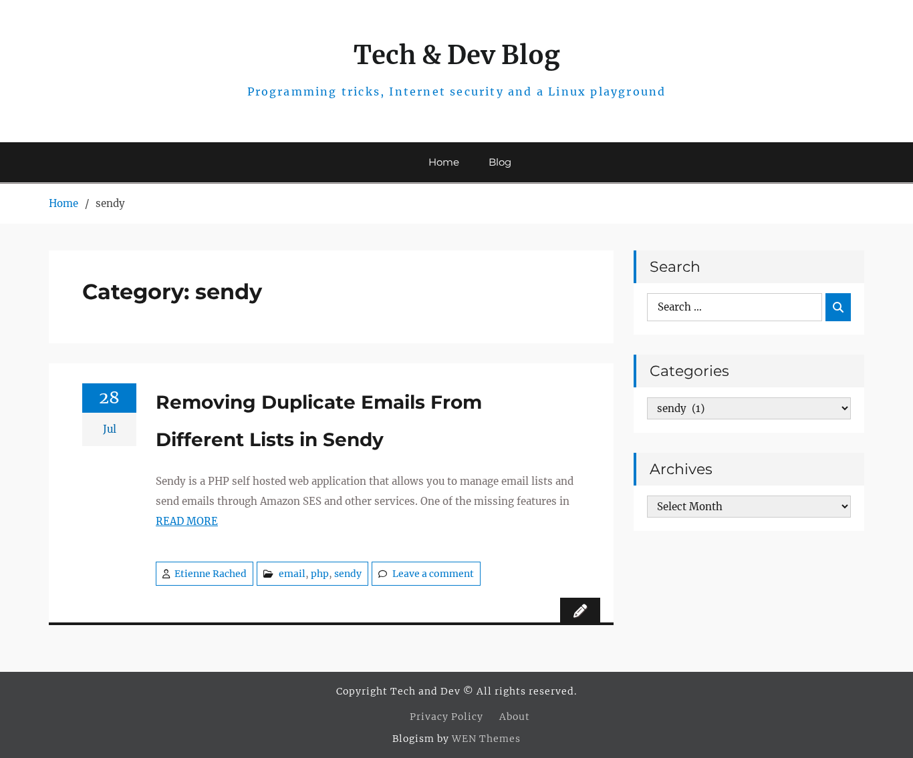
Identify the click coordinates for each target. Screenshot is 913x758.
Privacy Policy (446, 717)
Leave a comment (433, 574)
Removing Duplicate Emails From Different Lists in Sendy (319, 421)
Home (443, 162)
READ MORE (187, 521)
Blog (500, 162)
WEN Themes (486, 739)
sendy (348, 574)
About (514, 717)
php (320, 574)
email (292, 574)
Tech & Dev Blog (457, 55)
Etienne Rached (210, 574)
